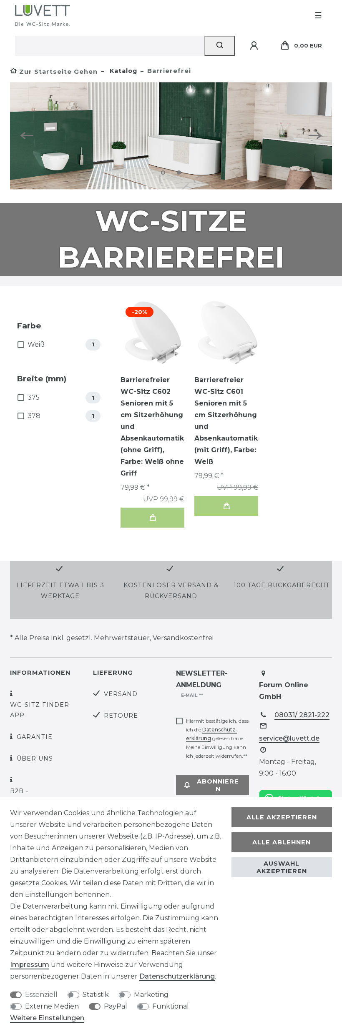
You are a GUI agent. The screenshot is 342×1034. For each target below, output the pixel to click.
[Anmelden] (255, 45)
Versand (121, 694)
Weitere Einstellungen (47, 1018)
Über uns (35, 758)
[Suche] (219, 46)
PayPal (115, 1006)
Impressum (29, 965)
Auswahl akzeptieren (281, 867)
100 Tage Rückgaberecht (282, 585)
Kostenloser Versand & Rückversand (171, 590)
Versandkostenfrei (183, 638)
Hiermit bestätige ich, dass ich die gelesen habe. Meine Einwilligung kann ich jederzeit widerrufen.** (217, 738)
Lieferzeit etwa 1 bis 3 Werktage (60, 590)
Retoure (121, 715)
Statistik (96, 995)
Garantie (35, 737)
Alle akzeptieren (281, 817)
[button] (30, 135)
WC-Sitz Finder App (39, 710)
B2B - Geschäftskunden (45, 796)
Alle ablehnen (281, 842)
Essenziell (41, 995)
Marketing (151, 995)
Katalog (122, 71)
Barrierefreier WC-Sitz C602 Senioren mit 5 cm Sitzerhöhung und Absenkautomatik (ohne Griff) (152, 426)
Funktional (170, 1006)
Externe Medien (52, 1006)
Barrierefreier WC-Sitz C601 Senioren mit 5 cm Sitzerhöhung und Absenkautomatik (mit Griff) (226, 421)
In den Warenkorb (152, 518)
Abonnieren (218, 785)
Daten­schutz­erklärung (177, 976)
